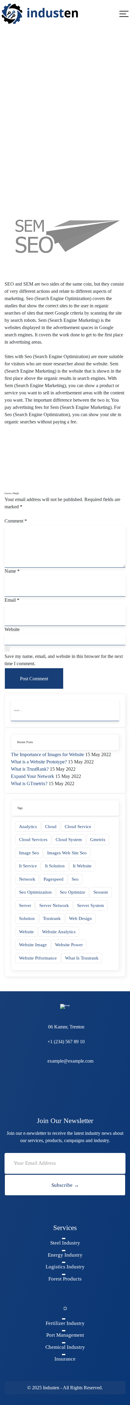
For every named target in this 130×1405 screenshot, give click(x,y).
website (26, 931)
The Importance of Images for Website (47, 754)
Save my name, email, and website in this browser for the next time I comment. (64, 660)
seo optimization (35, 892)
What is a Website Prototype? (39, 761)
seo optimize (72, 892)
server (25, 905)
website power (69, 944)
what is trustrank (82, 958)
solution (27, 918)
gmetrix (98, 839)
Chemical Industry (65, 1347)
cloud (51, 826)
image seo (29, 852)
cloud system (69, 839)
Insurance (65, 1359)
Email (12, 600)
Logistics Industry (65, 1267)
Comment (16, 520)
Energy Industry (65, 1255)
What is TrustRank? (30, 769)
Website (12, 629)
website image (33, 944)
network (27, 879)
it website (82, 865)
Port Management (65, 1335)
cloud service (78, 826)
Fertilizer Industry (65, 1323)
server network (54, 905)
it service (28, 865)
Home (10, 114)
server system (90, 905)
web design (80, 918)
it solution (55, 865)
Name (12, 571)
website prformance (38, 958)
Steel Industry (65, 1243)
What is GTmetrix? (29, 783)
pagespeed (53, 879)
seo (75, 879)
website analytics (59, 931)
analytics (28, 826)
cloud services (33, 839)
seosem (100, 892)
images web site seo (67, 852)
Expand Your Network (32, 776)
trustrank (52, 918)
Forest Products (65, 1279)
